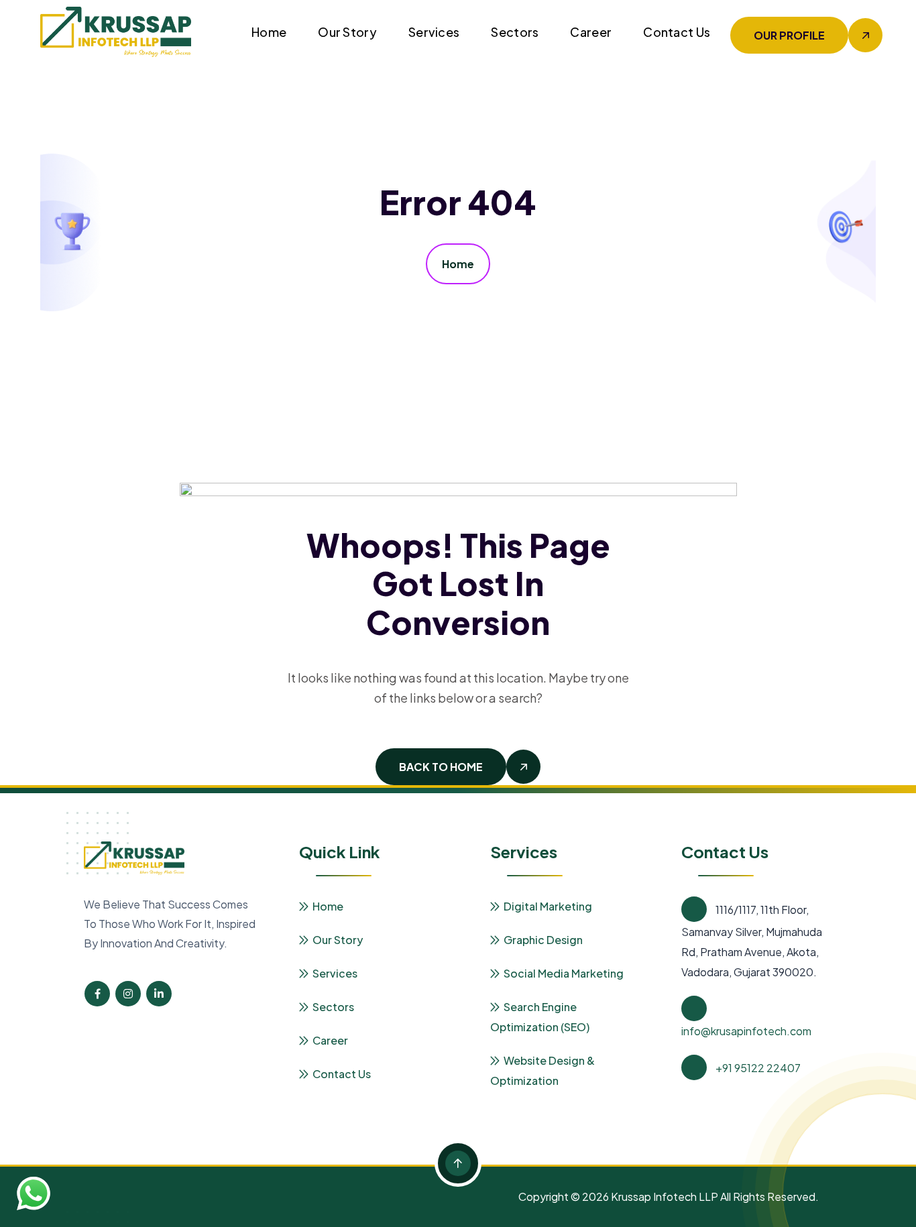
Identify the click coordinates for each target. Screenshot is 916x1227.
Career (591, 32)
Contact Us (676, 32)
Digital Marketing (548, 906)
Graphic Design (543, 940)
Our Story (347, 32)
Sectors (514, 32)
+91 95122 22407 (758, 1068)
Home (268, 32)
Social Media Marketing (564, 973)
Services (433, 32)
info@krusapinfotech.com (746, 1031)
